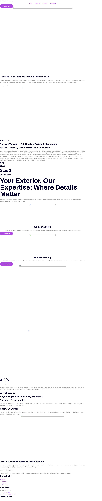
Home (30, 3)
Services (45, 3)
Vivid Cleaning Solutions (6, 0)
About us (37, 3)
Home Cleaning (42, 257)
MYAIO (38, 500)
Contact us (53, 3)
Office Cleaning (42, 227)
